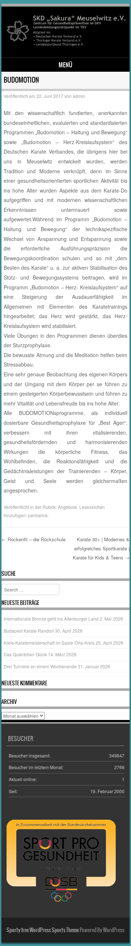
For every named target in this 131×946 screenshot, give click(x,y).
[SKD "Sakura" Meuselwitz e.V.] (64, 45)
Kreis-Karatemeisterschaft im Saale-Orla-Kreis (49, 643)
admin (79, 96)
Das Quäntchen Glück (25, 654)
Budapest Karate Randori (29, 631)
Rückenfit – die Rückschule (33, 539)
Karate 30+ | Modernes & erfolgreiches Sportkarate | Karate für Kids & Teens (101, 548)
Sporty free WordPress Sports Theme (43, 930)
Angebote (67, 507)
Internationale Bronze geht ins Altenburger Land (51, 619)
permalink (38, 515)
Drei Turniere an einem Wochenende (40, 666)
